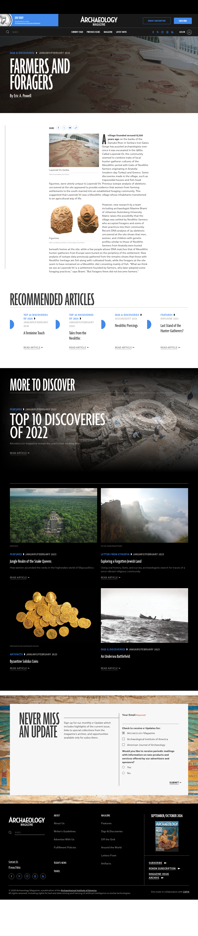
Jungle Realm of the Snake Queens (30, 561)
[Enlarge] (95, 137)
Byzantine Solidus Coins (24, 661)
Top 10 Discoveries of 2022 (57, 426)
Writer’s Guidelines (65, 831)
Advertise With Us (64, 839)
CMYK (186, 891)
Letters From (108, 855)
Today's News (60, 863)
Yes (129, 767)
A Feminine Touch (34, 333)
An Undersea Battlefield (115, 656)
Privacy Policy (15, 867)
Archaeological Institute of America (147, 739)
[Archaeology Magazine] (27, 826)
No (129, 773)
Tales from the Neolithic (77, 335)
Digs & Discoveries (22, 53)
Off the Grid (108, 839)
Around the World (111, 847)
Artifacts (106, 863)
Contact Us (13, 862)
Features (106, 823)
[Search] (7, 32)
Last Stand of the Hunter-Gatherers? (172, 328)
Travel (57, 871)
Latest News (121, 32)
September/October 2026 (167, 816)
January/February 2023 (54, 53)
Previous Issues (93, 32)
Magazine (141, 733)
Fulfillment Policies (65, 847)
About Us (59, 823)
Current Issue (77, 32)
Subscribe (183, 21)
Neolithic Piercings (126, 325)
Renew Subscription (157, 21)
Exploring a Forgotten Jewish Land (121, 561)
